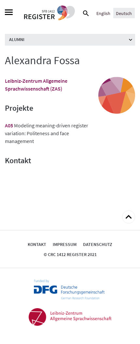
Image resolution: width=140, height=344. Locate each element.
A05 (9, 125)
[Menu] (9, 13)
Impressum (65, 244)
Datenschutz (97, 244)
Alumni (16, 39)
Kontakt (37, 244)
